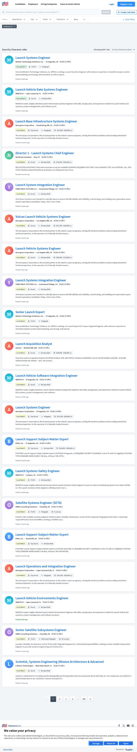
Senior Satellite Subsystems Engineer (41, 630)
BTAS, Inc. (20, 443)
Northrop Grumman (24, 157)
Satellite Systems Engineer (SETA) (39, 503)
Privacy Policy (8, 749)
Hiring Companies (49, 4)
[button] (19, 19)
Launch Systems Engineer (33, 58)
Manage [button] (96, 743)
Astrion (18, 348)
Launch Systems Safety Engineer (38, 471)
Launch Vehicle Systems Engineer (38, 248)
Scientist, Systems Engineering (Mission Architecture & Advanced (60, 662)
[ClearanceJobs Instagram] (132, 726)
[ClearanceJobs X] (123, 726)
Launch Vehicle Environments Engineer (42, 598)
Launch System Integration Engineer (40, 185)
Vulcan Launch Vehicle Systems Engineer (43, 217)
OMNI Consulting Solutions (26, 507)
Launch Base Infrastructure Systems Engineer (46, 121)
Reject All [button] (111, 743)
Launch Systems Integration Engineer (41, 280)
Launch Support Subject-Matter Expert (42, 439)
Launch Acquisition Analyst (34, 344)
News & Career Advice (70, 4)
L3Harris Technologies (24, 666)
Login (111, 4)
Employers (33, 4)
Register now (126, 4)
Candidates (20, 4)
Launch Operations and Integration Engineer (46, 566)
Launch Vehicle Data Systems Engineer (42, 89)
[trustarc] (129, 749)
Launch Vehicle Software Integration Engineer (47, 375)
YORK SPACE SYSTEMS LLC (26, 189)
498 (83, 699)
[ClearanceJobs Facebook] (119, 726)
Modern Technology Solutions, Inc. (30, 62)
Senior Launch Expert (30, 312)
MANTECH (20, 93)
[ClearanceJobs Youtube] (128, 726)
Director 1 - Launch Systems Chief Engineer (45, 153)
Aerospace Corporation (25, 125)
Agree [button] (125, 743)
